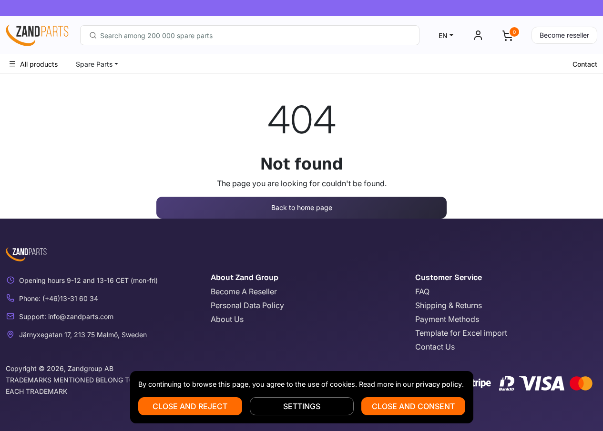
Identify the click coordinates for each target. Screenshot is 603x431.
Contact (584, 64)
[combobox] (249, 35)
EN (443, 35)
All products (39, 64)
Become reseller (564, 35)
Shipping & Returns (448, 305)
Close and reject (190, 406)
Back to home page (301, 207)
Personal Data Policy (247, 305)
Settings (301, 406)
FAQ (422, 291)
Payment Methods (447, 319)
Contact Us (435, 346)
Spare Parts (94, 64)
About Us (227, 319)
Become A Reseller (244, 291)
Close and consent (413, 406)
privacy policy (439, 384)
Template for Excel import (461, 333)
